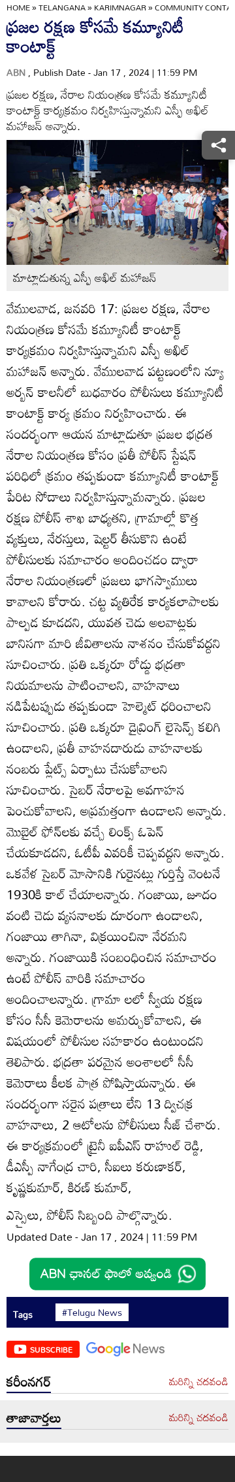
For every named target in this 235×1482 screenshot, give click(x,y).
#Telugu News (92, 1312)
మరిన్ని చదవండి (198, 1382)
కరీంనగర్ (29, 1381)
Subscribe (51, 1349)
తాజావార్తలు (34, 1417)
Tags (23, 1314)
